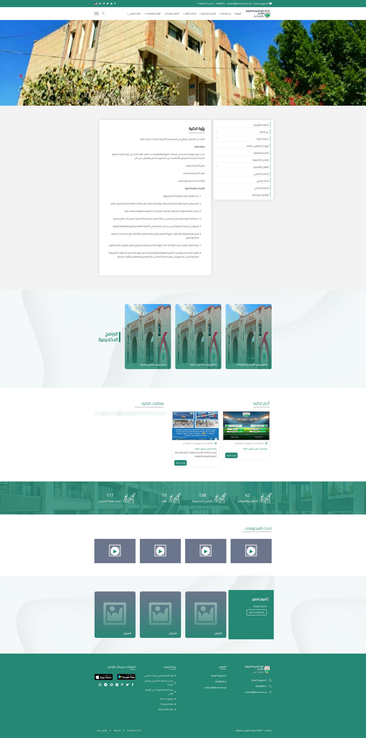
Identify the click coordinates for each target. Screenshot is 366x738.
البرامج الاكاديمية (208, 13)
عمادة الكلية (263, 139)
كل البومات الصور (256, 612)
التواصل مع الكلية (260, 195)
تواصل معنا (102, 730)
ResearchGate (167, 704)
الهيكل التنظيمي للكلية (258, 146)
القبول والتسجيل (261, 167)
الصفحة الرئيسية (261, 125)
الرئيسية (238, 13)
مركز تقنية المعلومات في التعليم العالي (159, 692)
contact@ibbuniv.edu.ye (238, 3)
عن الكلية (264, 132)
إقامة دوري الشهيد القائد (256, 449)
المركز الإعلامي (261, 188)
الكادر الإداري (263, 181)
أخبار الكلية (261, 403)
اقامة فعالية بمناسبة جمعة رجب (203, 449)
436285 (218, 3)
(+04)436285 (261, 686)
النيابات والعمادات (153, 13)
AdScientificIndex (166, 709)
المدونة (117, 730)
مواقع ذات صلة (167, 699)
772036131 (202, 3)
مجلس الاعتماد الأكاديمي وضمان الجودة (159, 683)
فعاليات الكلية (153, 403)
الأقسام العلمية (261, 153)
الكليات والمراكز (172, 13)
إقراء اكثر (232, 463)
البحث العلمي (134, 13)
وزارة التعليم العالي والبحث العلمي (159, 675)
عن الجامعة (226, 13)
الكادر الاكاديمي (261, 174)
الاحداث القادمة (134, 730)
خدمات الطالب (190, 13)
